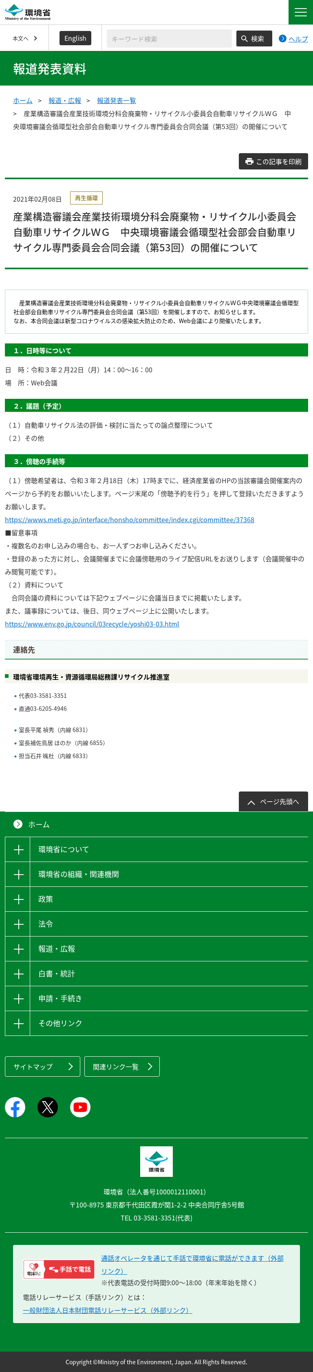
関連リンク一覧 (116, 1066)
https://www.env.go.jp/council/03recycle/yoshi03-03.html (92, 624)
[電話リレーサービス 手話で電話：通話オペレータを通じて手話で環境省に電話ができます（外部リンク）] (59, 1269)
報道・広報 (64, 100)
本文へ (21, 38)
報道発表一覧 (116, 100)
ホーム (23, 100)
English (75, 38)
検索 (257, 38)
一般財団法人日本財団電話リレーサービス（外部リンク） (107, 1310)
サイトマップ (33, 1066)
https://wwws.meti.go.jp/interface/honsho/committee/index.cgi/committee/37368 (129, 519)
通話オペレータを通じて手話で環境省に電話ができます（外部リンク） (192, 1264)
